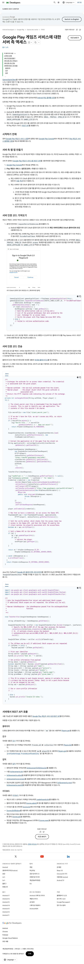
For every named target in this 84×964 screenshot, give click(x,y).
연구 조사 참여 (61, 905)
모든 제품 (5, 941)
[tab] (7, 373)
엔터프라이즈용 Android (9, 870)
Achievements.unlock (14, 775)
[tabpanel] (42, 472)
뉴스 (3, 880)
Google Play (20, 30)
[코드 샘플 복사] (80, 296)
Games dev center (10, 9)
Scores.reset (44, 820)
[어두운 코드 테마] (78, 296)
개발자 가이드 (34, 899)
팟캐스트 (5, 887)
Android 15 (6, 902)
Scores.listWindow (13, 811)
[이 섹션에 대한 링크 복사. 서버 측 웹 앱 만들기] (25, 150)
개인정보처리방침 (35, 880)
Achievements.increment (16, 779)
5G (31, 884)
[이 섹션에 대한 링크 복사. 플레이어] (12, 726)
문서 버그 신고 (61, 899)
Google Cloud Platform (10, 938)
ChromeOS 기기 (62, 874)
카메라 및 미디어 (35, 877)
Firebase (5, 935)
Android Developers (8, 30)
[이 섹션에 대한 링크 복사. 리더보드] (12, 791)
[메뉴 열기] (3, 2)
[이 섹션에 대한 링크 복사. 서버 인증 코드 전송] (24, 346)
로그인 (79, 2)
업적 (14, 764)
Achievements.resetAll (15, 785)
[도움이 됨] (76, 29)
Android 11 (5, 915)
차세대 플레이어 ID (41, 360)
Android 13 (5, 909)
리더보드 (15, 795)
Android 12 (6, 912)
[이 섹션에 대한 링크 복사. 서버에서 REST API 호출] (30, 712)
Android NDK (34, 909)
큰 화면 (59, 867)
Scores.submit (31, 803)
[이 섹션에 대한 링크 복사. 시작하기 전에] (19, 134)
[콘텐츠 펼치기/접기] (15, 53)
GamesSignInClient (9, 80)
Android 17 (6, 895)
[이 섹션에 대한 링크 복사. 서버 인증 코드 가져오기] (29, 215)
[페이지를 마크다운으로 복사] (35, 42)
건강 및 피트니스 (35, 874)
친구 (14, 741)
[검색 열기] (54, 2)
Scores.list (27, 807)
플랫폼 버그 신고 (62, 895)
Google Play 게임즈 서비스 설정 (17, 139)
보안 (3, 874)
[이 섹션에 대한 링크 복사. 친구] (8, 737)
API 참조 (32, 902)
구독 (29, 954)
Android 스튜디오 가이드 (37, 895)
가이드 (43, 30)
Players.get (65, 731)
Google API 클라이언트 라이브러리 (29, 572)
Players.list (68, 745)
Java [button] (6, 374)
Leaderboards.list (42, 800)
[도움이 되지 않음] (80, 29)
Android (5, 867)
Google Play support (63, 902)
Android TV (60, 880)
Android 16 (6, 899)
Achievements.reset (64, 783)
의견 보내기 (74, 38)
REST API (25, 126)
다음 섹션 (19, 181)
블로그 (4, 884)
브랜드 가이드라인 (28, 949)
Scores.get (16, 817)
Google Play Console (46, 139)
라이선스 (17, 949)
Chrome (5, 932)
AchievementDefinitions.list (37, 768)
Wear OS (60, 870)
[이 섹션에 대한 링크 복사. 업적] (8, 759)
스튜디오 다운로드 (35, 905)
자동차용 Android (62, 877)
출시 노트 (5, 47)
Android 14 (6, 905)
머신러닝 (32, 870)
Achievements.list (16, 772)
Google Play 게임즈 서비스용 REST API (27, 161)
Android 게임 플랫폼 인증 (46, 98)
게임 (31, 867)
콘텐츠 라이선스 (32, 844)
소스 (3, 877)
